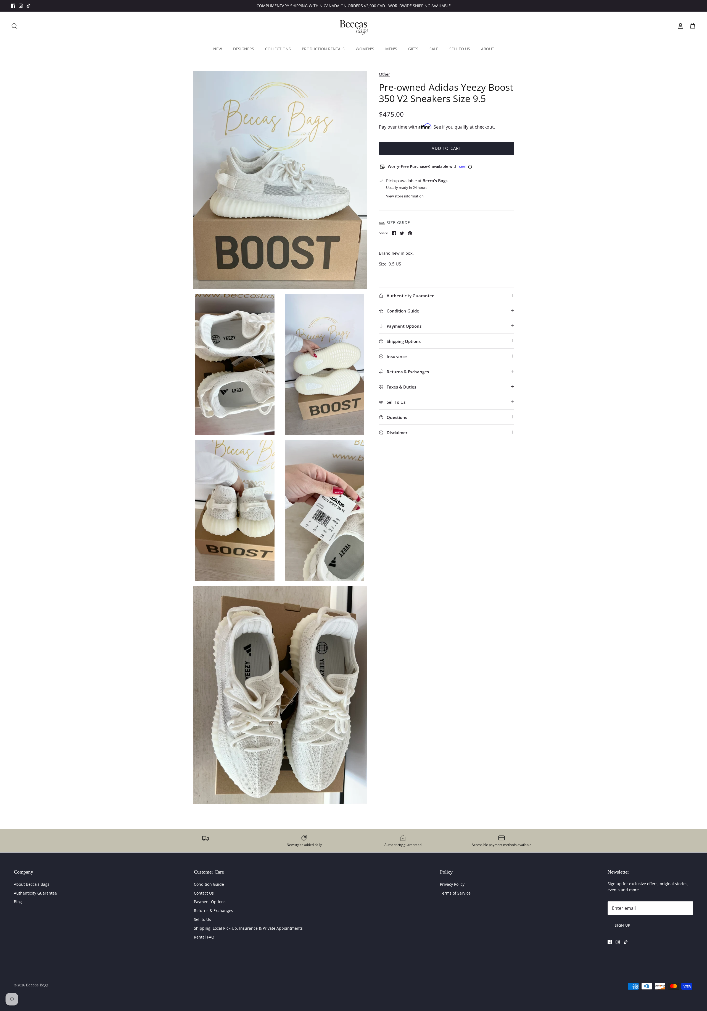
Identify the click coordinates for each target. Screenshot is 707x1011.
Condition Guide (209, 884)
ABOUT (487, 48)
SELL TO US (459, 48)
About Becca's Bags (31, 884)
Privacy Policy (452, 884)
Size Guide (398, 222)
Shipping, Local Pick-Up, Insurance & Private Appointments (248, 928)
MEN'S (391, 48)
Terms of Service (455, 893)
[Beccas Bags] (353, 26)
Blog (18, 901)
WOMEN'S (365, 48)
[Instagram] (21, 6)
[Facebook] (13, 6)
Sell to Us (202, 919)
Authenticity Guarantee (35, 893)
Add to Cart (446, 148)
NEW (217, 48)
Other (384, 74)
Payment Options (210, 901)
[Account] (679, 26)
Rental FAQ (204, 937)
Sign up (623, 925)
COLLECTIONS (278, 48)
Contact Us (204, 893)
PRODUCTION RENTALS (323, 48)
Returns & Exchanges (213, 910)
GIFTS (413, 48)
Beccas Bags (37, 984)
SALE (433, 48)
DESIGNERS (243, 48)
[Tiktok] (29, 6)
